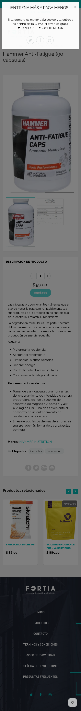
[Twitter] (30, 40)
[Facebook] (40, 40)
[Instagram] (50, 40)
